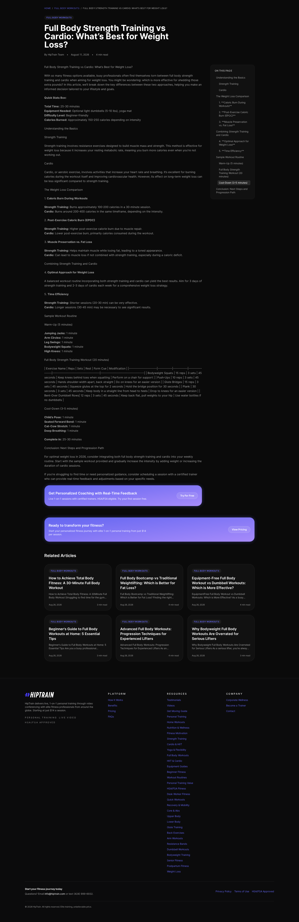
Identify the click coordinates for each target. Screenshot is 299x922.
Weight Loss (174, 871)
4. (69, 272)
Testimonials (174, 699)
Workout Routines (177, 777)
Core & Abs (173, 810)
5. (56, 294)
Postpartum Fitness (178, 865)
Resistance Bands (177, 843)
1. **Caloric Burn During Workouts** (232, 104)
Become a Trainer (236, 705)
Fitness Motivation (177, 733)
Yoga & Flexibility (176, 749)
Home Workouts (176, 722)
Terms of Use (241, 891)
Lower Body (173, 821)
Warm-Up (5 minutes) (58, 324)
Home (47, 8)
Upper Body (174, 816)
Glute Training (175, 827)
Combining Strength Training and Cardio (70, 263)
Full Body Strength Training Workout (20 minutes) (76, 360)
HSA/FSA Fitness (176, 788)
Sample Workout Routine (60, 316)
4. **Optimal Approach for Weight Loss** (234, 143)
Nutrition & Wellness (178, 727)
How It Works (115, 699)
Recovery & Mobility (178, 805)
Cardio (48, 163)
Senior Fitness (175, 860)
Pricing (112, 711)
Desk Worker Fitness (178, 794)
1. (66, 198)
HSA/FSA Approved (263, 891)
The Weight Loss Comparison (63, 189)
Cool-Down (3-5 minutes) (61, 408)
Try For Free (187, 495)
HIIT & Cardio (174, 760)
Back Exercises (175, 832)
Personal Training (176, 716)
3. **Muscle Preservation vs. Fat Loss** (233, 123)
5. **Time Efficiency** (231, 150)
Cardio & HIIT (174, 744)
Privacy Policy (224, 891)
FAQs (111, 716)
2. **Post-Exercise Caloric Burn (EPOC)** (233, 114)
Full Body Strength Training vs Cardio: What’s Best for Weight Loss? (88, 67)
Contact (230, 711)
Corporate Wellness (237, 699)
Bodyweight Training (178, 854)
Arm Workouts (175, 838)
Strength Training (55, 137)
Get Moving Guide (177, 711)
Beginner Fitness (176, 771)
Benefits (112, 705)
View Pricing (239, 529)
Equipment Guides (177, 766)
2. (69, 220)
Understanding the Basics (61, 128)
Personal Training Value (180, 782)
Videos (171, 705)
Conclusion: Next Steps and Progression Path (74, 448)
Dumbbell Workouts (178, 849)
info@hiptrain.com (55, 893)
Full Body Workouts (66, 8)
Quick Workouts (176, 799)
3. (68, 242)
